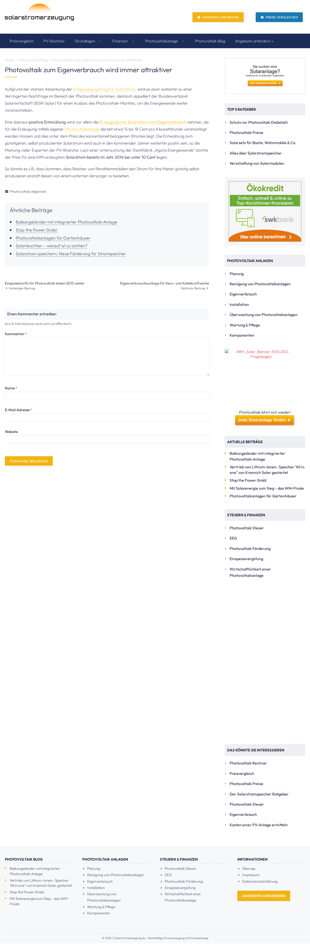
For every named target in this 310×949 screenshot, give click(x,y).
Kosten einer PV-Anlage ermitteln (259, 824)
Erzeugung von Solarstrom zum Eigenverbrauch (143, 121)
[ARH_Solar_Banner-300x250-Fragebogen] (265, 379)
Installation (239, 304)
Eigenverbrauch (243, 294)
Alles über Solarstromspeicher (256, 153)
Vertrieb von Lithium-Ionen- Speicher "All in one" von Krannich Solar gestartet (267, 469)
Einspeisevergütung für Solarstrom (104, 89)
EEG (233, 538)
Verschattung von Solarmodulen (257, 163)
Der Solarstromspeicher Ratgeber (259, 794)
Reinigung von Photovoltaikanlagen (260, 283)
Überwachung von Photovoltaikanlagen (264, 314)
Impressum (251, 874)
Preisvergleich (22, 41)
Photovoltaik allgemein (28, 191)
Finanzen (120, 41)
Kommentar (15, 334)
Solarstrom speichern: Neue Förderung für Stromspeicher (71, 253)
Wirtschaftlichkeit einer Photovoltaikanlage (250, 572)
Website (11, 431)
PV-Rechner (54, 41)
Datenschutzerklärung (260, 881)
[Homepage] (39, 17)
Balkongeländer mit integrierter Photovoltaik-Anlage (66, 222)
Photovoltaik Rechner (248, 763)
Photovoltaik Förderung (250, 548)
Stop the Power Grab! (36, 230)
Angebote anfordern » (254, 41)
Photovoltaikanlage (162, 41)
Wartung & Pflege (245, 325)
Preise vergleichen (281, 17)
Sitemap (249, 868)
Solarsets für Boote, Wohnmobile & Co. (263, 142)
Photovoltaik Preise (246, 132)
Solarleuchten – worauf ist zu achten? (51, 245)
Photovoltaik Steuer (247, 527)
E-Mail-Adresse (18, 410)
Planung (237, 273)
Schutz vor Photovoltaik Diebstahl (259, 122)
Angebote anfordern (220, 17)
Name (11, 388)
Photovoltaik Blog (210, 41)
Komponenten (242, 335)
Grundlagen (85, 41)
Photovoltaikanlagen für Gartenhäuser (53, 238)
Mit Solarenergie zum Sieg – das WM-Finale (267, 488)
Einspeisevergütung (246, 558)
